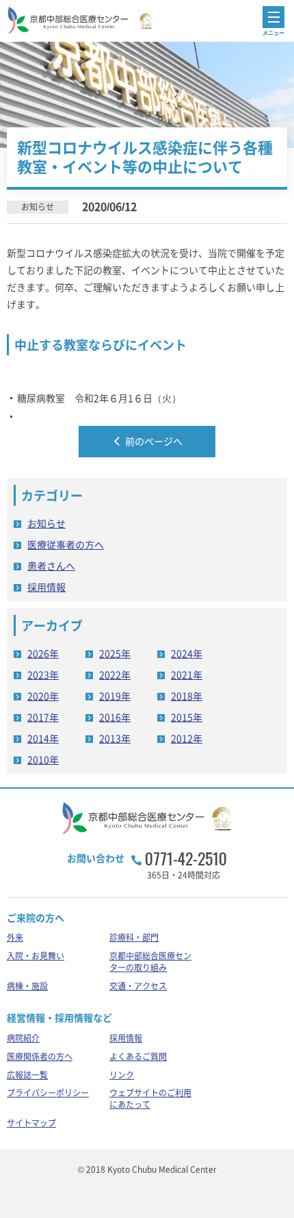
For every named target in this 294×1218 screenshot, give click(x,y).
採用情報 (46, 587)
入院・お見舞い (35, 956)
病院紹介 (23, 1038)
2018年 (186, 695)
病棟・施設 (27, 986)
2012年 (186, 738)
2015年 (186, 717)
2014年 (43, 738)
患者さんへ (51, 565)
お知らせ (46, 523)
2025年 (115, 653)
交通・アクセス (138, 986)
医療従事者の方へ (65, 544)
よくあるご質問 (138, 1056)
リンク (121, 1075)
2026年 (43, 653)
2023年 (43, 674)
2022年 (115, 674)
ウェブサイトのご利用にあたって (150, 1099)
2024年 (186, 653)
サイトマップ (31, 1123)
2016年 (115, 717)
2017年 (43, 717)
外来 (15, 937)
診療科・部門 (134, 937)
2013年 (115, 738)
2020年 (43, 695)
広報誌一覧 (27, 1075)
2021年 (186, 674)
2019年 (115, 695)
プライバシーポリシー (48, 1093)
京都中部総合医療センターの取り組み (150, 962)
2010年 (43, 759)
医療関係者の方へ (39, 1056)
